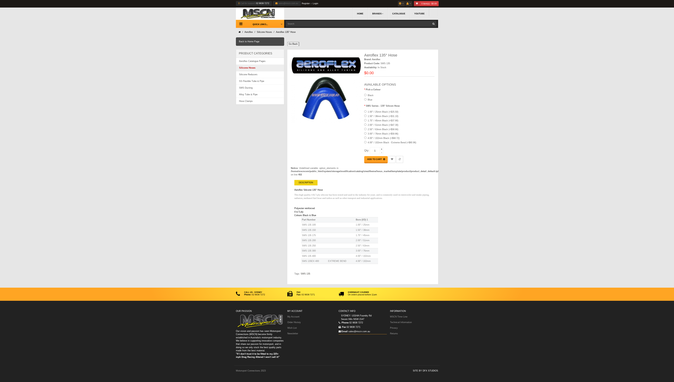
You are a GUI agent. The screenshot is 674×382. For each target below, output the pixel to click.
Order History (294, 322)
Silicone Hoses (264, 32)
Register (306, 3)
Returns (394, 333)
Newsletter (292, 333)
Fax (343, 327)
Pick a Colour (373, 89)
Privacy (394, 328)
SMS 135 (305, 273)
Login (315, 3)
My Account (293, 316)
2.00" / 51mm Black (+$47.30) (383, 125)
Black (371, 95)
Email (344, 331)
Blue (370, 99)
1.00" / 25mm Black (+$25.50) (383, 111)
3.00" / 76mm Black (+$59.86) (383, 133)
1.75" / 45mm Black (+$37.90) (383, 120)
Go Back (293, 44)
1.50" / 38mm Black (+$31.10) (383, 116)
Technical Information (401, 322)
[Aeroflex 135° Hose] (326, 88)
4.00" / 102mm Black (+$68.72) (383, 138)
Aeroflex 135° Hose (286, 32)
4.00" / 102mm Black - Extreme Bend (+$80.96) (392, 142)
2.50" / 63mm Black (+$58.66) (383, 129)
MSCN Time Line (398, 316)
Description (306, 182)
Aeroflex (249, 32)
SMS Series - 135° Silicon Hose (383, 106)
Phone (345, 322)
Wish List (292, 328)
